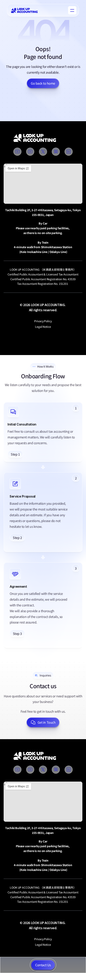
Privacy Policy (43, 321)
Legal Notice (43, 327)
